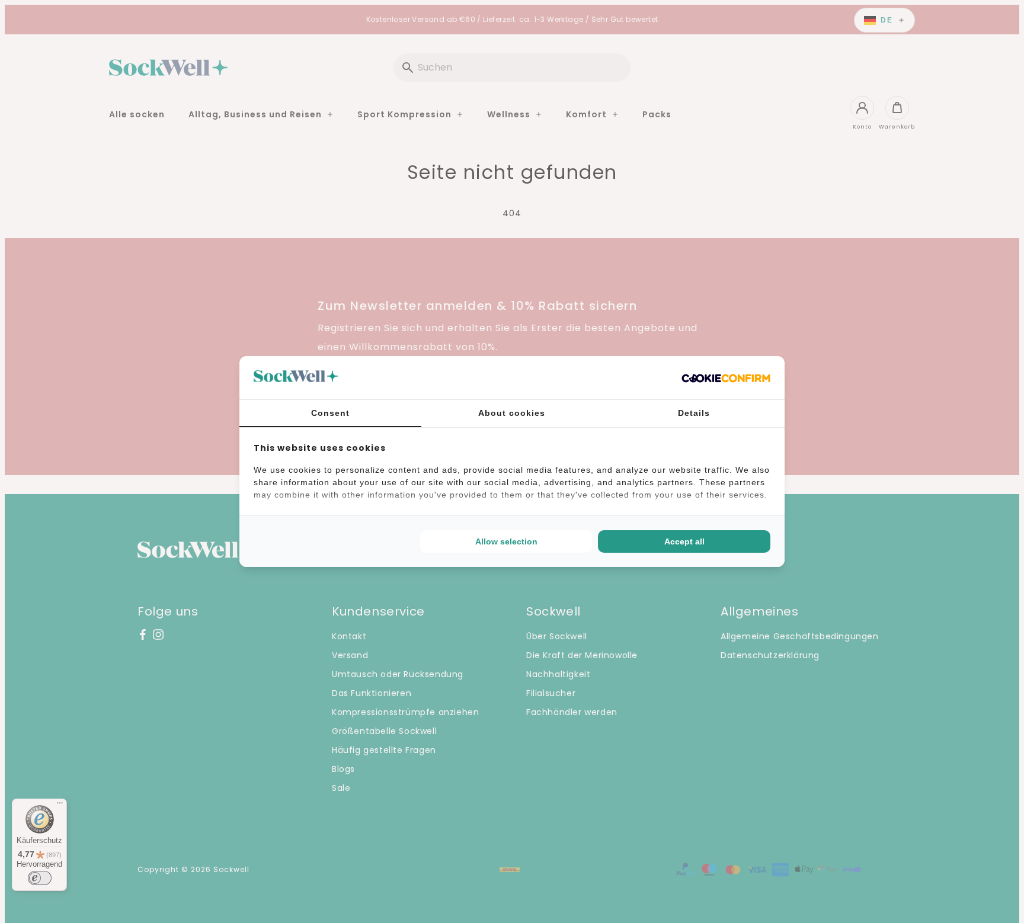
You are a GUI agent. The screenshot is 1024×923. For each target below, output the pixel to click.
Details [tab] (694, 413)
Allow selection (506, 541)
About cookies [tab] (511, 413)
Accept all (684, 541)
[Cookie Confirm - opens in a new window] (725, 378)
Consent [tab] (330, 413)
